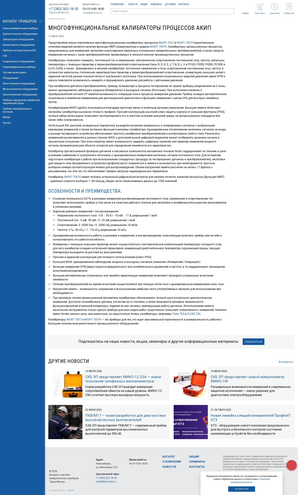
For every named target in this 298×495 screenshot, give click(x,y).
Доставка (170, 4)
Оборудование (10, 78)
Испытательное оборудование (19, 83)
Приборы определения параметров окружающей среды (21, 101)
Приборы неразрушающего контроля (17, 110)
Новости (133, 4)
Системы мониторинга (14, 72)
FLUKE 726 (194, 313)
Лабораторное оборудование (18, 39)
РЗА (5, 55)
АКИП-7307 (167, 42)
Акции (143, 4)
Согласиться (241, 489)
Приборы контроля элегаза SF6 (19, 50)
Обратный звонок (59, 12)
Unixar (71, 490)
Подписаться (253, 341)
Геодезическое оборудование (19, 61)
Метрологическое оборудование (20, 89)
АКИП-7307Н (185, 42)
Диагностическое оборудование (20, 33)
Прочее (7, 122)
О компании (117, 4)
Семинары (156, 4)
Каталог (168, 456)
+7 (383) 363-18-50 (63, 9)
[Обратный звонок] (291, 465)
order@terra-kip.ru (92, 12)
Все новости (286, 361)
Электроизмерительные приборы (20, 28)
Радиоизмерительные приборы (19, 66)
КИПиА (6, 117)
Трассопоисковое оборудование (20, 94)
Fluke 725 (178, 313)
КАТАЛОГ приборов (19, 21)
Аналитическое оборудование (19, 44)
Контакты (183, 4)
